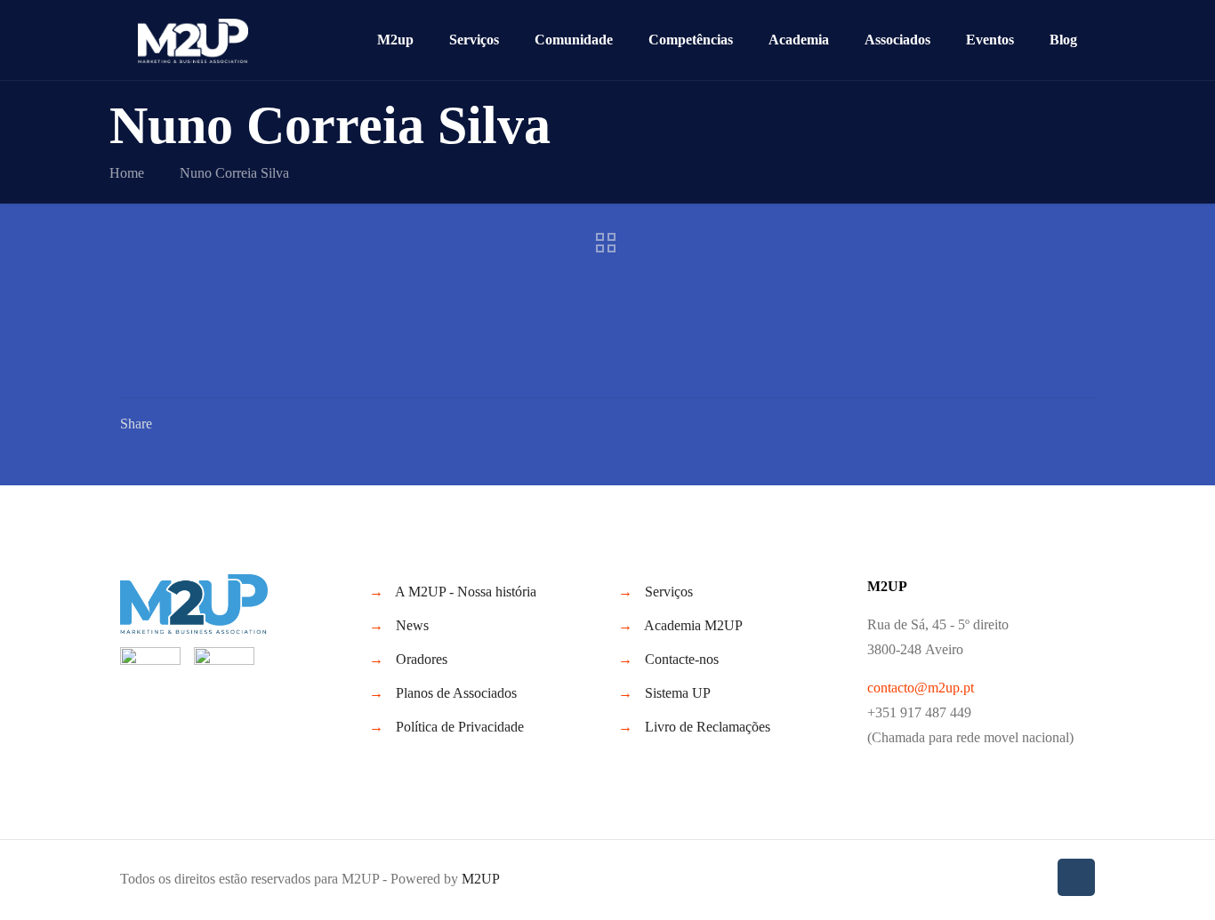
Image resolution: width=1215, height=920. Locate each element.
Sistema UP (678, 692)
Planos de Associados (456, 692)
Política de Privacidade (460, 726)
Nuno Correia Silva (234, 172)
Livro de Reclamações (707, 726)
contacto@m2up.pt (920, 687)
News (412, 625)
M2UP (481, 878)
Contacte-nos (682, 659)
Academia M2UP (693, 625)
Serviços (669, 591)
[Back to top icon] (1076, 877)
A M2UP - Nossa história (465, 591)
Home (126, 172)
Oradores (421, 659)
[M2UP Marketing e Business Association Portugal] (193, 40)
